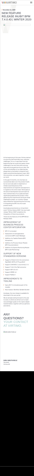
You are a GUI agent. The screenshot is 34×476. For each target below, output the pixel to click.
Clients (4, 449)
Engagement (5, 443)
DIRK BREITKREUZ (10, 360)
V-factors (4, 440)
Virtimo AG (5, 436)
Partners (4, 452)
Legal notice (5, 460)
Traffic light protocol (7, 466)
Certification (5, 446)
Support (19, 440)
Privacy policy (5, 463)
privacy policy (22, 400)
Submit (5, 404)
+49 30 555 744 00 (11, 423)
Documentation (21, 443)
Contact (19, 436)
